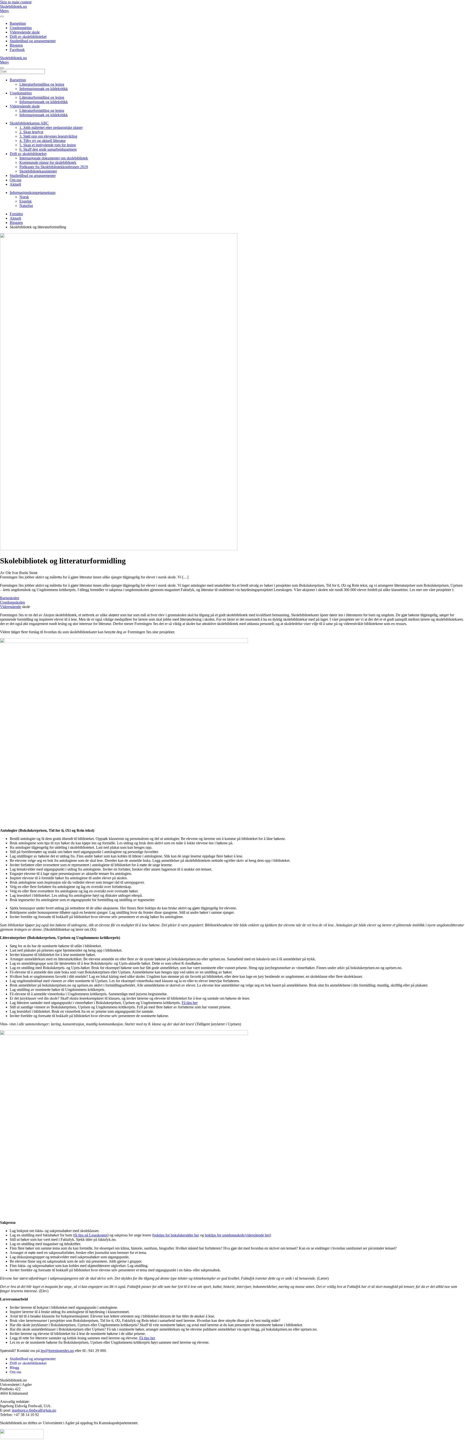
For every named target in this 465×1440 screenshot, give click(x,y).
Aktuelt (15, 184)
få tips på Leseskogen (90, 1235)
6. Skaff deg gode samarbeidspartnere (48, 149)
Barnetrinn (18, 23)
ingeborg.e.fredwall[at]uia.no (34, 1410)
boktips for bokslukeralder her (176, 1235)
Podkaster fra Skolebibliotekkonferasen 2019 (53, 167)
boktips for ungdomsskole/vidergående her (237, 1235)
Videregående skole (25, 32)
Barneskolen (9, 598)
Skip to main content (15, 2)
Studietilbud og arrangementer (33, 41)
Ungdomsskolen (12, 602)
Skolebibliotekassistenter (38, 171)
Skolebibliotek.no (13, 6)
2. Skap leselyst (31, 132)
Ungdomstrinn (21, 28)
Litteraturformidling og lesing (41, 84)
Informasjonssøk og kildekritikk (43, 89)
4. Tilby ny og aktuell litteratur (42, 141)
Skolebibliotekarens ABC (29, 123)
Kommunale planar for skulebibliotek (47, 162)
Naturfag (26, 206)
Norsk (24, 197)
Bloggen (16, 45)
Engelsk (25, 201)
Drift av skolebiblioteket (28, 36)
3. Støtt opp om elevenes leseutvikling (48, 136)
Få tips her (190, 1003)
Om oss (15, 180)
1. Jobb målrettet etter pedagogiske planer (51, 127)
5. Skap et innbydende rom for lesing (47, 145)
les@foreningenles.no (57, 1351)
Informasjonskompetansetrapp (32, 192)
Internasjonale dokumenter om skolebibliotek (53, 158)
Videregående (10, 607)
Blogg (14, 1368)
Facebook (17, 50)
